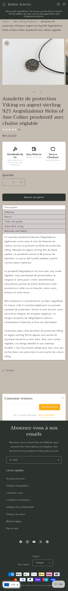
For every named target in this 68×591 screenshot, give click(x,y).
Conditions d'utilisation (18, 500)
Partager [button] (10, 370)
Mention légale (13, 521)
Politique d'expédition (17, 486)
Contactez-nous (14, 493)
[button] (4, 4)
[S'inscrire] (58, 460)
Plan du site (12, 528)
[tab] (34, 207)
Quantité (7, 175)
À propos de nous (15, 478)
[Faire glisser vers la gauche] (27, 92)
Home (5, 21)
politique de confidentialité (20, 507)
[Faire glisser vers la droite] (40, 92)
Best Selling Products (25, 21)
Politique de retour (15, 514)
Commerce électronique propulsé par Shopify (44, 585)
